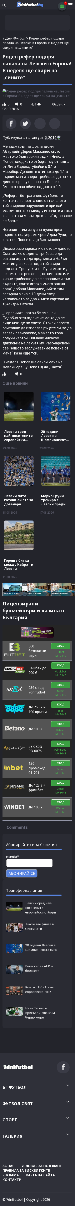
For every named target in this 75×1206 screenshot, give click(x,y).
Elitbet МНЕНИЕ (60, 654)
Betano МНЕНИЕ (60, 732)
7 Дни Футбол (13, 38)
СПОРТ (9, 1120)
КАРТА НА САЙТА (40, 1175)
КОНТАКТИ (12, 1179)
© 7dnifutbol (12, 1199)
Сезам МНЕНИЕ (60, 790)
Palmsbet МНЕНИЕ (60, 751)
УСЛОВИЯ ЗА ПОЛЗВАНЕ (41, 1166)
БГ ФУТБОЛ (14, 1087)
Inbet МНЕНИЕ (60, 771)
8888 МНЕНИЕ (60, 712)
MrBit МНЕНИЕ (60, 693)
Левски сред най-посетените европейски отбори (40, 907)
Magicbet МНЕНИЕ (61, 673)
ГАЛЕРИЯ (12, 1136)
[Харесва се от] (4, 104)
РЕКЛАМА (10, 1175)
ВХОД (61, 646)
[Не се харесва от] (17, 104)
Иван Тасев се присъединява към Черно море (40, 1012)
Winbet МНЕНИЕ (60, 810)
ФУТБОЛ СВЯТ (17, 1103)
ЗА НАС (8, 1166)
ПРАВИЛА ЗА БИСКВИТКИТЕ (26, 1170)
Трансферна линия (24, 890)
